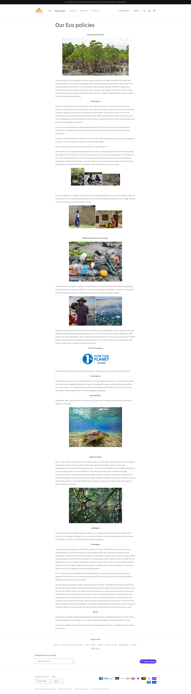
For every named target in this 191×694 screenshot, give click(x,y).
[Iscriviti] (72, 661)
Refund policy (124, 645)
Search (55, 645)
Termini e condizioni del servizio (100, 689)
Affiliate (133, 645)
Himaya (41, 689)
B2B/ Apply (95, 649)
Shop (87, 645)
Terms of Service (111, 645)
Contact (100, 645)
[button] (60, 10)
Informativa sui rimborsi (64, 689)
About (93, 645)
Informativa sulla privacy (81, 689)
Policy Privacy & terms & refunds (71, 645)
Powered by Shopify (49, 689)
